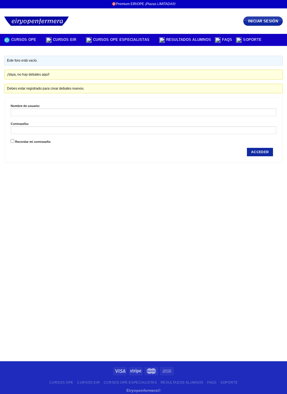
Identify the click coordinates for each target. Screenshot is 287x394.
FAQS (227, 40)
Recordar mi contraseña (32, 141)
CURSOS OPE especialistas (121, 40)
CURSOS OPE (23, 40)
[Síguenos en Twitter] (274, 4)
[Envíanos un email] (280, 4)
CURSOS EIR (65, 40)
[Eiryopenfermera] (38, 21)
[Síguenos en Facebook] (264, 4)
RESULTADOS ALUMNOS (188, 40)
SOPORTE (252, 40)
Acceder (260, 152)
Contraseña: (20, 123)
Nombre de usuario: (25, 106)
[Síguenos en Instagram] (269, 4)
